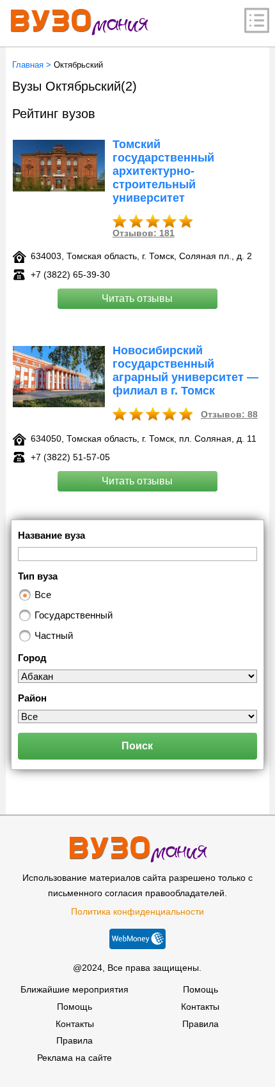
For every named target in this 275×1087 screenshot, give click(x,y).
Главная (27, 65)
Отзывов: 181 (144, 233)
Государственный (74, 615)
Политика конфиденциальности (137, 911)
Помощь (74, 1006)
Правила (74, 1040)
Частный (54, 635)
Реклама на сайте (74, 1058)
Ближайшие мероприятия (74, 989)
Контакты (75, 1024)
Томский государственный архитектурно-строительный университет (163, 171)
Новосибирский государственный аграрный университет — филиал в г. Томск (185, 370)
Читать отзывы (137, 298)
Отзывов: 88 (229, 414)
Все (43, 594)
